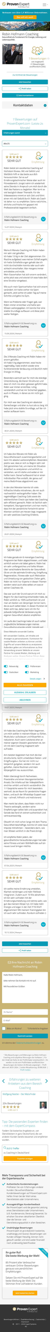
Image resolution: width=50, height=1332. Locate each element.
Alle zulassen (25, 685)
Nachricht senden (25, 1036)
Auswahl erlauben (25, 692)
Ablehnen (25, 699)
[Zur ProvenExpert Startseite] (15, 5)
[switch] (27, 666)
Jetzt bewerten (25, 82)
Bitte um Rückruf (14, 1028)
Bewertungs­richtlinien (11, 1319)
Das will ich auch (25, 17)
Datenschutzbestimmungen (28, 1042)
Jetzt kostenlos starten (25, 1293)
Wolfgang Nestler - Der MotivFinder (19, 1094)
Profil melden (25, 1070)
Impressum (25, 1322)
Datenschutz (40, 1319)
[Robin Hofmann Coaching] (12, 54)
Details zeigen (35, 678)
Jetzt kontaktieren (26, 95)
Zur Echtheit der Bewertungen (25, 75)
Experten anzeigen (25, 1158)
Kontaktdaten (23, 105)
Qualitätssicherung (27, 1319)
